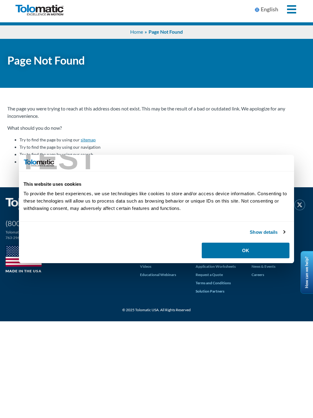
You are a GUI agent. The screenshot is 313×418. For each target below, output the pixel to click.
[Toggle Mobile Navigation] (288, 9)
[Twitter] (299, 206)
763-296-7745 (17, 237)
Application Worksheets (216, 266)
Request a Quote (209, 274)
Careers (258, 274)
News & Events (263, 266)
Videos (145, 266)
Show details (264, 232)
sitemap (88, 139)
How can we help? (306, 272)
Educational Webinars (158, 274)
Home (136, 32)
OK (245, 250)
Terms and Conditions (213, 283)
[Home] (39, 11)
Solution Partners (210, 291)
